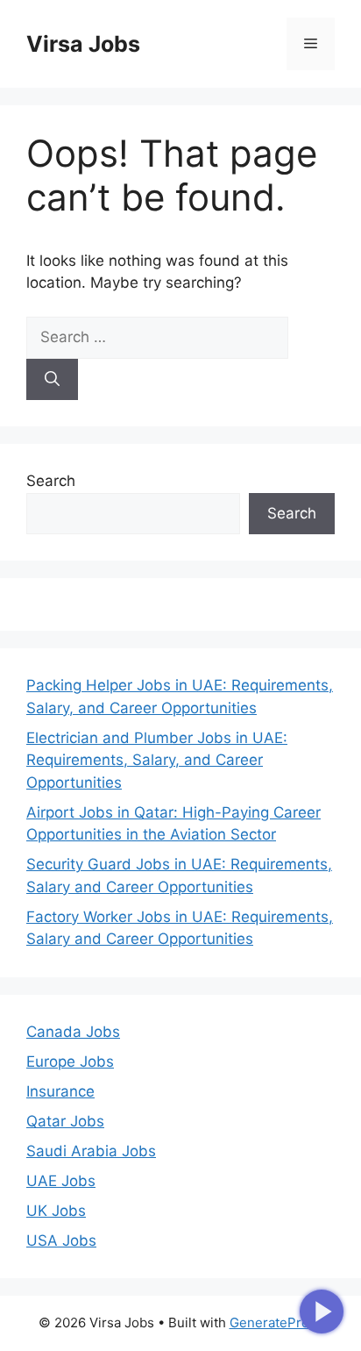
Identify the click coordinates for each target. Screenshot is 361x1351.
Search (50, 481)
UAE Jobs (61, 1181)
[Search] (52, 380)
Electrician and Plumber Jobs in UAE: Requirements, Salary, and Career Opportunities (156, 760)
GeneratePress (276, 1322)
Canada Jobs (73, 1031)
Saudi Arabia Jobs (91, 1151)
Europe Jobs (70, 1061)
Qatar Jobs (65, 1121)
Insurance (60, 1091)
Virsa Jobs (83, 44)
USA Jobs (61, 1240)
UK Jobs (56, 1210)
